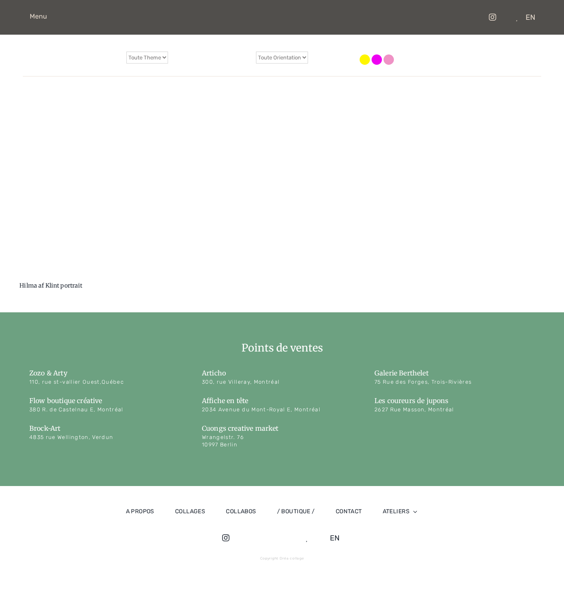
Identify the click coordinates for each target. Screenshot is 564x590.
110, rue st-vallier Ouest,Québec (76, 382)
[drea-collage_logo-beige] (287, 9)
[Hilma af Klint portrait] (78, 191)
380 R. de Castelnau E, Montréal (76, 409)
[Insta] (491, 17)
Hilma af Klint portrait (50, 285)
